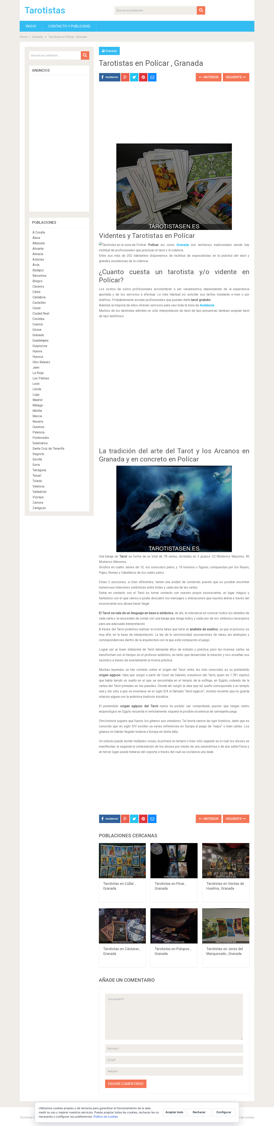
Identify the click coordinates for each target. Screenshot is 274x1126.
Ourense (38, 427)
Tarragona (39, 470)
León (36, 384)
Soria (36, 465)
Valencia (38, 486)
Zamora (37, 502)
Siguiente (234, 77)
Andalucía (207, 305)
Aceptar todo (174, 1112)
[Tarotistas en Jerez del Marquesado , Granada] (225, 926)
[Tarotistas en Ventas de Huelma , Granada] (225, 860)
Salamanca (40, 443)
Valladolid (39, 492)
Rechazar (199, 1112)
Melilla (37, 411)
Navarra (37, 421)
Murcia (37, 416)
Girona (36, 330)
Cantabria (39, 297)
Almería (37, 254)
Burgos (37, 281)
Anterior (210, 77)
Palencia (38, 432)
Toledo (37, 481)
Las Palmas (40, 378)
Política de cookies (105, 1116)
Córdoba (38, 319)
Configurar (223, 1112)
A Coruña (38, 232)
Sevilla (37, 459)
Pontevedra (40, 438)
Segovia (38, 454)
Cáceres (38, 286)
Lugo (36, 394)
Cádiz (36, 292)
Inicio (31, 26)
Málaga (37, 405)
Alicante (38, 249)
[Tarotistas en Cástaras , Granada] (122, 926)
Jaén (35, 367)
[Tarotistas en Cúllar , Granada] (122, 860)
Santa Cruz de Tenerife (48, 448)
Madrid (37, 400)
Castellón (39, 303)
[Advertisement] (174, 115)
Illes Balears (41, 362)
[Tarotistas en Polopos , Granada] (174, 926)
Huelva (37, 351)
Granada (37, 36)
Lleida (36, 389)
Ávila (35, 265)
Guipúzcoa (39, 346)
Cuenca (37, 324)
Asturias (38, 259)
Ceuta (36, 308)
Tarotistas (45, 10)
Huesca (37, 357)
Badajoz (38, 270)
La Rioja (38, 373)
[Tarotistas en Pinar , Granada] (174, 860)
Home (23, 36)
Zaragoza (39, 508)
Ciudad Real (40, 313)
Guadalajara (40, 340)
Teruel (36, 475)
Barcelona (39, 276)
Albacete (38, 243)
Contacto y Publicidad (69, 26)
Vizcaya (38, 497)
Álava (36, 238)
